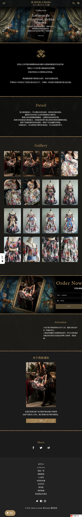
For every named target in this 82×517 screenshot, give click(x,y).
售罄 (68, 306)
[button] (76, 516)
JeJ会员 (41, 477)
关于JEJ (41, 464)
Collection (41, 467)
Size (58, 295)
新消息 (40, 487)
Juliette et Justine (36, 508)
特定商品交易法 (41, 494)
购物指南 (41, 474)
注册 (40, 421)
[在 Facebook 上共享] (33, 448)
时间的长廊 (41, 481)
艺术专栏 (41, 484)
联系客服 (41, 490)
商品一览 (41, 471)
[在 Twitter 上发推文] (41, 448)
